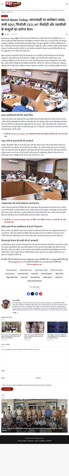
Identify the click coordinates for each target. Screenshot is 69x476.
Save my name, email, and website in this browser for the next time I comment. (27, 385)
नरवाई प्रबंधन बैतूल (23, 274)
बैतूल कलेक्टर (59, 274)
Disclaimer (30, 441)
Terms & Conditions (40, 441)
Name (3, 371)
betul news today (56, 270)
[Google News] (34, 287)
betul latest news (26, 270)
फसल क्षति (35, 274)
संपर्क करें (49, 441)
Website (38, 378)
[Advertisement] (34, 21)
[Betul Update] (13, 4)
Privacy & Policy (22, 441)
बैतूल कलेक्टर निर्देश (12, 277)
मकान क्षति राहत (35, 277)
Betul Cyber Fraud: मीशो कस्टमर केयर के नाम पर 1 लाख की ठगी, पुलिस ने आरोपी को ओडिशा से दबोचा (34, 336)
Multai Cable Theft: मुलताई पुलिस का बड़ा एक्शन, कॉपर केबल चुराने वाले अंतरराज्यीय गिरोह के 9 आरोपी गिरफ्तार (11, 336)
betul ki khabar (12, 270)
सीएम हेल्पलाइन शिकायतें (34, 281)
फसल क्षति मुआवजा (47, 274)
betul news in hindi (41, 270)
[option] (34, 416)
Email (3, 378)
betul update (10, 274)
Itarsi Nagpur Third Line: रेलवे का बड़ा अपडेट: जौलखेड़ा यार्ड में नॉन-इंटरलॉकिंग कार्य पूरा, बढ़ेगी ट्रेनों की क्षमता (57, 336)
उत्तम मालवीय (6, 34)
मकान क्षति (24, 277)
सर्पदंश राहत (59, 277)
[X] (17, 313)
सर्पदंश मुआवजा (48, 277)
